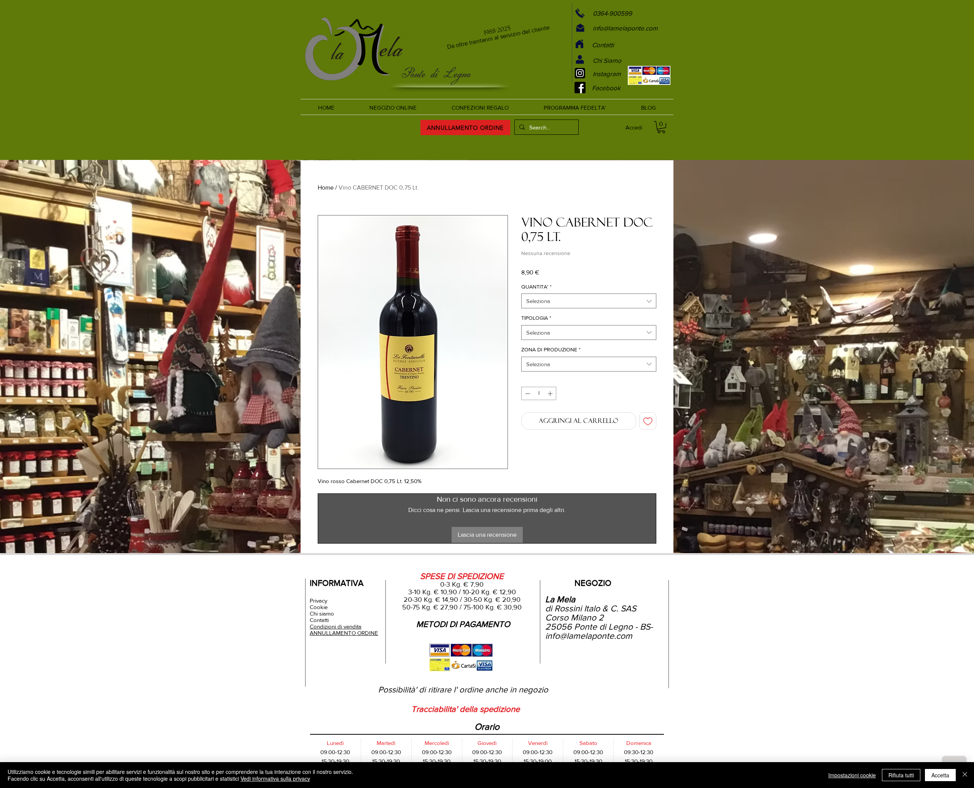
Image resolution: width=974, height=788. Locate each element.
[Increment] (550, 393)
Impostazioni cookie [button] (852, 775)
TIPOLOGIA (536, 318)
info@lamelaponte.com (588, 635)
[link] (661, 127)
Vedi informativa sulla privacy (275, 778)
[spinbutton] (539, 393)
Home (326, 187)
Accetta (940, 775)
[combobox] (588, 301)
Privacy (318, 600)
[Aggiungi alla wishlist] (648, 421)
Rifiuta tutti (901, 775)
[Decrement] (527, 393)
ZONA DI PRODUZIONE (551, 349)
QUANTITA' (536, 287)
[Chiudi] (964, 775)
